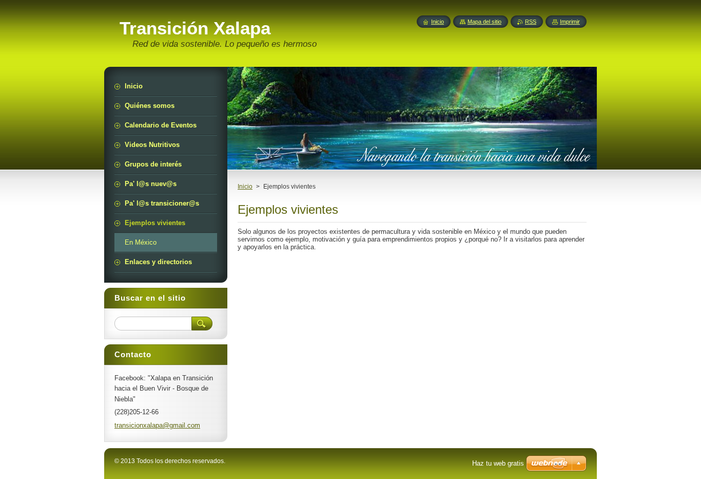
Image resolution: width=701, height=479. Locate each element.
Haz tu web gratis (498, 463)
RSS (530, 22)
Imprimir (570, 22)
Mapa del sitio (484, 22)
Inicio (245, 186)
